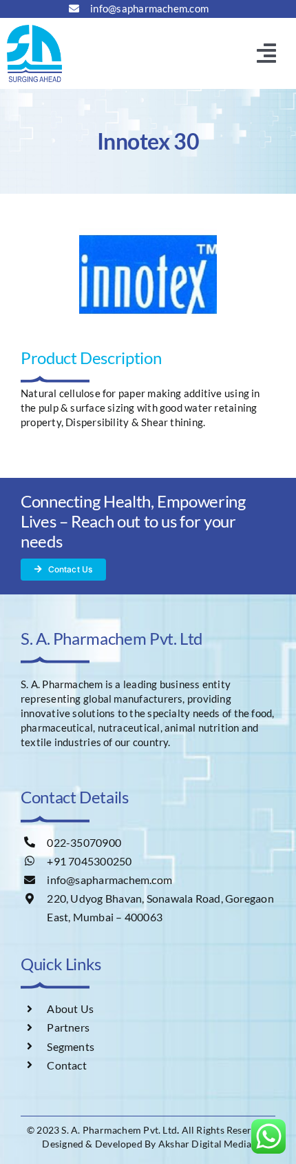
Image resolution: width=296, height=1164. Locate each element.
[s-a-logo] (34, 29)
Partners (68, 1027)
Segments (70, 1046)
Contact (67, 1065)
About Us (70, 1008)
